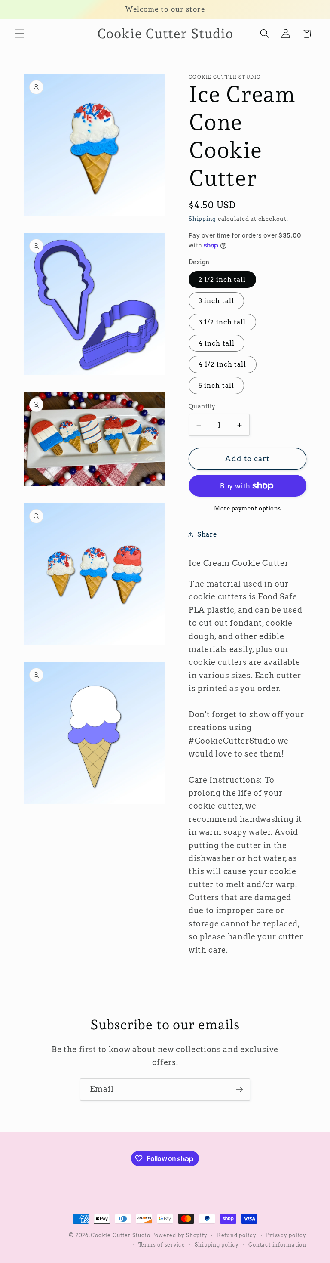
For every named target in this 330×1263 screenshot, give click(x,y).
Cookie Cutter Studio (120, 1235)
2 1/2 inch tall (222, 279)
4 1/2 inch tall (223, 364)
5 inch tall (216, 385)
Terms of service (161, 1244)
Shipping (202, 218)
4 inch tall (217, 343)
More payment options (247, 508)
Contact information (277, 1244)
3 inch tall (216, 300)
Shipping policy (217, 1244)
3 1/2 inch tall (222, 322)
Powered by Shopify (180, 1235)
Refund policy (237, 1235)
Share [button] (207, 534)
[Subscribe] (239, 1089)
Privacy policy (286, 1235)
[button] (19, 33)
